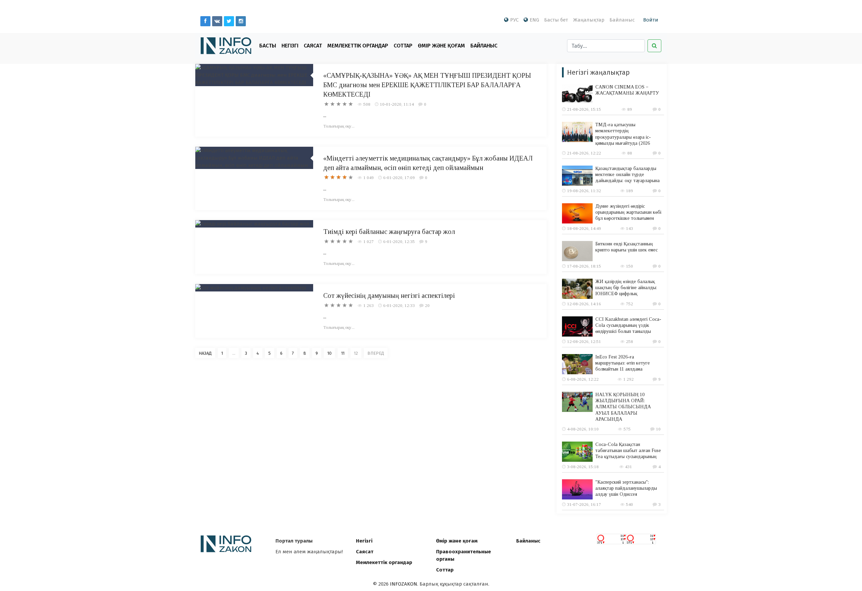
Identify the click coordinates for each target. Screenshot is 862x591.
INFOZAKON (403, 584)
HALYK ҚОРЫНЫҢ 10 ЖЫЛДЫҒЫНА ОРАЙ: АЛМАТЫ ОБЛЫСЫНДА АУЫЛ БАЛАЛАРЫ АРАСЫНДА (623, 407)
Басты (267, 45)
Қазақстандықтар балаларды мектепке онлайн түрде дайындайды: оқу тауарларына (627, 174)
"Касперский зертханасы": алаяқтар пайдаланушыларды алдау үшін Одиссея (626, 488)
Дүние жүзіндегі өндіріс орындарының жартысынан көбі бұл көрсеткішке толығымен (628, 212)
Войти (650, 20)
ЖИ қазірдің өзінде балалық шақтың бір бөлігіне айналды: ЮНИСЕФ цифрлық (626, 287)
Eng (534, 20)
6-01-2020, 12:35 (399, 241)
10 (329, 353)
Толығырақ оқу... (339, 126)
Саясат (313, 45)
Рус (514, 20)
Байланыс (622, 20)
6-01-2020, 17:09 (399, 177)
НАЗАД (205, 353)
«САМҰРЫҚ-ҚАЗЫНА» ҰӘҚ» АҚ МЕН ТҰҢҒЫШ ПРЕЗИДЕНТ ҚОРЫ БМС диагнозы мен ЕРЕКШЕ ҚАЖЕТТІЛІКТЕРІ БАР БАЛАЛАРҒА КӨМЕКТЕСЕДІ (427, 85)
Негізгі (289, 45)
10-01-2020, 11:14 (397, 104)
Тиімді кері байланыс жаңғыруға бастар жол (389, 231)
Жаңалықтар (588, 20)
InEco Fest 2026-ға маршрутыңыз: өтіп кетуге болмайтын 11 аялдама (622, 363)
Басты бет (556, 20)
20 (427, 305)
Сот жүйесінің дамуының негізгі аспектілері (389, 295)
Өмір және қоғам (441, 45)
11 (342, 353)
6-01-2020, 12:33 (399, 305)
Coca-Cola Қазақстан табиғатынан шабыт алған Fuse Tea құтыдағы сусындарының (628, 450)
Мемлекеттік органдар (357, 45)
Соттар (403, 45)
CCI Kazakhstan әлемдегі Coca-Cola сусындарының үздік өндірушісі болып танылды (628, 325)
